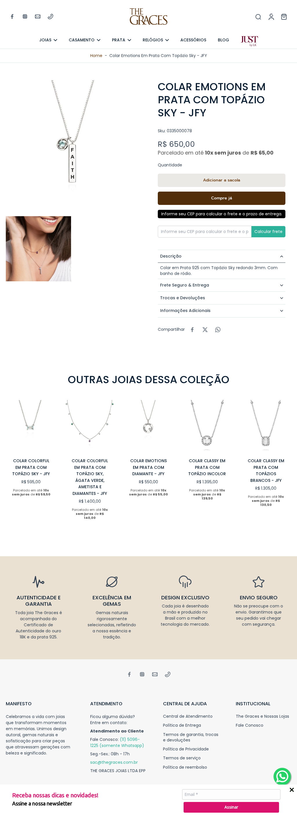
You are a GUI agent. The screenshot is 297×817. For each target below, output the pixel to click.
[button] (221, 180)
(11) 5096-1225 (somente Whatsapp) (117, 742)
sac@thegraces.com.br (114, 762)
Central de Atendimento (188, 716)
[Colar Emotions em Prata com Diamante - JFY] (148, 425)
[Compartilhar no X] (205, 329)
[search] (258, 16)
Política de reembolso (185, 767)
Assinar (231, 807)
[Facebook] (12, 16)
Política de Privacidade (186, 749)
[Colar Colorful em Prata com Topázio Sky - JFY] (31, 425)
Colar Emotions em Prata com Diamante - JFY (148, 467)
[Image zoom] (72, 146)
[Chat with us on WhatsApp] (282, 776)
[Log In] (271, 16)
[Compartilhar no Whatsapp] (217, 329)
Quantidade (170, 165)
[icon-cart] (283, 16)
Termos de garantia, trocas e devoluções (190, 737)
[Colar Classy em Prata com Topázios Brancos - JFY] (266, 425)
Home (96, 55)
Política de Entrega (182, 725)
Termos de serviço (182, 758)
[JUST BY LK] (249, 41)
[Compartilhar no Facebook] (192, 329)
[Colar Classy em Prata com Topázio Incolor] (207, 425)
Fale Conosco (249, 725)
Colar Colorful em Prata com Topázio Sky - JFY (31, 467)
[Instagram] (25, 16)
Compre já (221, 198)
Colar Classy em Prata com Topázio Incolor (207, 467)
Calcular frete (268, 231)
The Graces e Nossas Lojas (262, 716)
